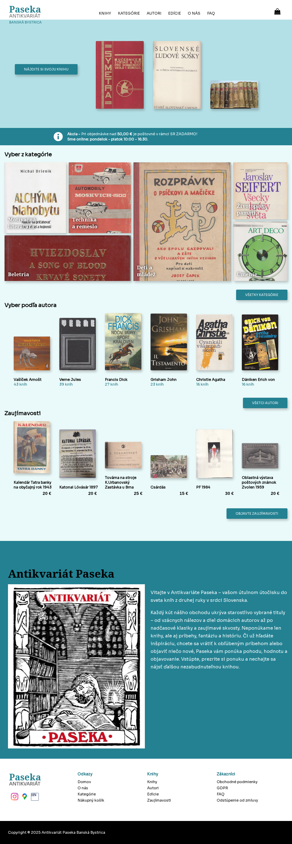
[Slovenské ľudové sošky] (178, 75)
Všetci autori (265, 403)
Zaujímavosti (159, 800)
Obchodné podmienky (237, 781)
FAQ (211, 13)
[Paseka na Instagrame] (14, 798)
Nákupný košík (91, 800)
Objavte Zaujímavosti (257, 514)
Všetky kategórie (261, 295)
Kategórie (129, 13)
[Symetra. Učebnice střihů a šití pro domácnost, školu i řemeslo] (121, 75)
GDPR (222, 788)
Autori (154, 13)
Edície (174, 13)
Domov (84, 781)
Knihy (105, 13)
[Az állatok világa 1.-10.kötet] (235, 95)
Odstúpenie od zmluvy (237, 800)
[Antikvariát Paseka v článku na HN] (34, 798)
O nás (194, 13)
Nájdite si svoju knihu (46, 69)
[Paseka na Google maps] (24, 798)
